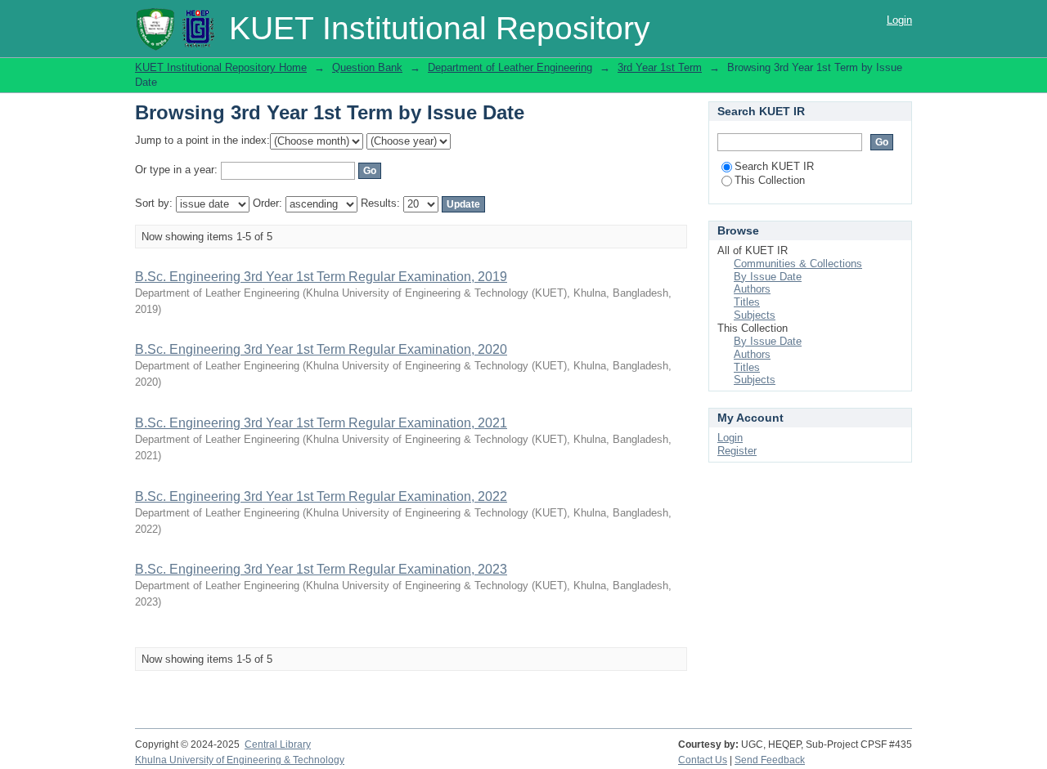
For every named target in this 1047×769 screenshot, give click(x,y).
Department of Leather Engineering (510, 67)
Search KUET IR (774, 166)
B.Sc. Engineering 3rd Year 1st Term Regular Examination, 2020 (321, 349)
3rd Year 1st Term (660, 67)
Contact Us (702, 760)
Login (899, 20)
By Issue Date (768, 276)
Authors (752, 289)
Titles (747, 302)
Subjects (754, 315)
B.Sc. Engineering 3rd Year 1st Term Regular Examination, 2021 (321, 423)
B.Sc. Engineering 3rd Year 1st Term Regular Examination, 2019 (321, 277)
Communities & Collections (798, 263)
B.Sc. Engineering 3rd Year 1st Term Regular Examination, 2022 (321, 496)
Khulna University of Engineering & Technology (239, 760)
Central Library (278, 744)
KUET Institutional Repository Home (221, 67)
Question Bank (367, 67)
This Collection (770, 180)
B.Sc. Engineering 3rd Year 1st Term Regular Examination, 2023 (321, 569)
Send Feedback (770, 760)
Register (737, 451)
